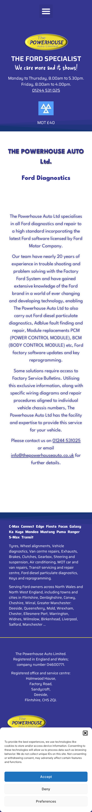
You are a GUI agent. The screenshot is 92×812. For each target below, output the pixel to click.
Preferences (46, 801)
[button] (85, 733)
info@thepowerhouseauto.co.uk (42, 455)
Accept (46, 777)
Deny (46, 789)
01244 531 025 (46, 90)
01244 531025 (66, 441)
